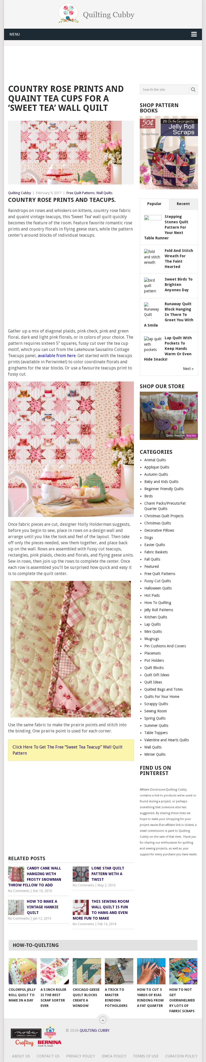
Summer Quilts (156, 725)
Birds (148, 496)
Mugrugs (151, 639)
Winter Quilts (154, 754)
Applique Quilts (156, 467)
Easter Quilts (154, 545)
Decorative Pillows (159, 530)
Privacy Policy (80, 1056)
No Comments (19, 891)
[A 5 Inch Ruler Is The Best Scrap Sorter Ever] (55, 971)
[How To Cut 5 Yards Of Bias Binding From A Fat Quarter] (151, 971)
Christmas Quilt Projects (163, 516)
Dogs (148, 537)
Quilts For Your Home (161, 696)
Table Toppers (156, 733)
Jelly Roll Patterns (158, 610)
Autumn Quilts (156, 474)
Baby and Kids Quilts (161, 481)
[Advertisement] (105, 64)
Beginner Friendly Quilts (163, 489)
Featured (151, 566)
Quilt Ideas (153, 682)
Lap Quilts (152, 624)
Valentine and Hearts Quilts (166, 740)
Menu (14, 34)
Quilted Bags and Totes (163, 689)
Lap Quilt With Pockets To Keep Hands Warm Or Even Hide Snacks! (168, 348)
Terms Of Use (146, 1056)
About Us (21, 1056)
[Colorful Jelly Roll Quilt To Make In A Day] (23, 971)
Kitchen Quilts (155, 617)
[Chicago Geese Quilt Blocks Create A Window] (87, 971)
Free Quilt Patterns (81, 193)
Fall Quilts (152, 559)
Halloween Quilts (158, 588)
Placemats (152, 653)
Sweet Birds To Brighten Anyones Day (179, 284)
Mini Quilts (153, 631)
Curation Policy (181, 1056)
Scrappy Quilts (156, 704)
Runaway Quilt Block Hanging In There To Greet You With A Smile (168, 314)
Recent (183, 204)
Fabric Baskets (156, 552)
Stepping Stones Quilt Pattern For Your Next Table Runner (166, 227)
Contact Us (48, 1056)
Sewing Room (155, 711)
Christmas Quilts (157, 523)
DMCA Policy (114, 1056)
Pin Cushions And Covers (165, 646)
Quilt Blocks (154, 668)
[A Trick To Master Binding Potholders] (119, 971)
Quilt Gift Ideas (156, 675)
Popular (154, 204)
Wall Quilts (104, 193)
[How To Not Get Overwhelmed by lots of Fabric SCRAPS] (183, 971)
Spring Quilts (154, 718)
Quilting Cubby (19, 193)
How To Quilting (157, 602)
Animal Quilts (155, 460)
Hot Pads (152, 595)
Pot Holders (154, 660)
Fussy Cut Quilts (157, 581)
